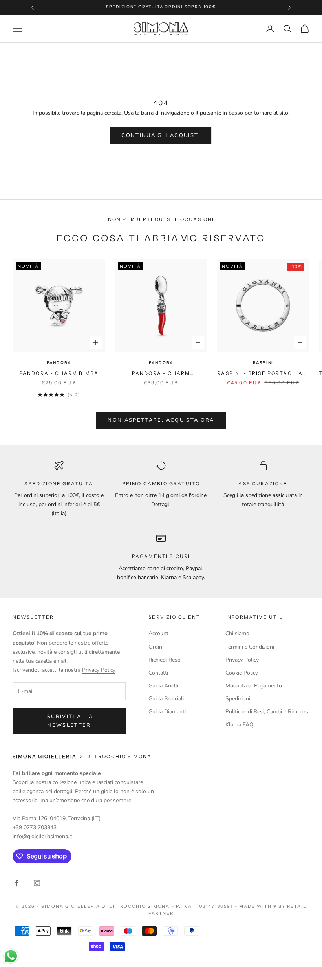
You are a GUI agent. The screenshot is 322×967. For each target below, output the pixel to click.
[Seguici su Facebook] (16, 883)
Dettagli (160, 504)
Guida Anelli (163, 685)
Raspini (263, 363)
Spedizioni (237, 698)
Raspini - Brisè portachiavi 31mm (263, 373)
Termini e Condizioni (249, 647)
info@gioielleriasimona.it (42, 836)
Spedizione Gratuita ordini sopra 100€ (161, 6)
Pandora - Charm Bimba (59, 373)
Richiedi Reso (164, 660)
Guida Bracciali (166, 698)
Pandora (59, 363)
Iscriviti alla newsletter (69, 720)
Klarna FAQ (239, 724)
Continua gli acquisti (160, 135)
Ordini (155, 647)
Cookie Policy (241, 672)
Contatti (158, 672)
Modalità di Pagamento (253, 685)
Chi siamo (237, 633)
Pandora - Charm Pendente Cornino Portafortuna (161, 373)
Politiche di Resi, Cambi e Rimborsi (267, 711)
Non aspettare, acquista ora (161, 420)
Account (158, 633)
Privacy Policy (98, 670)
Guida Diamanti (167, 711)
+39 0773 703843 (35, 827)
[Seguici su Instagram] (37, 883)
